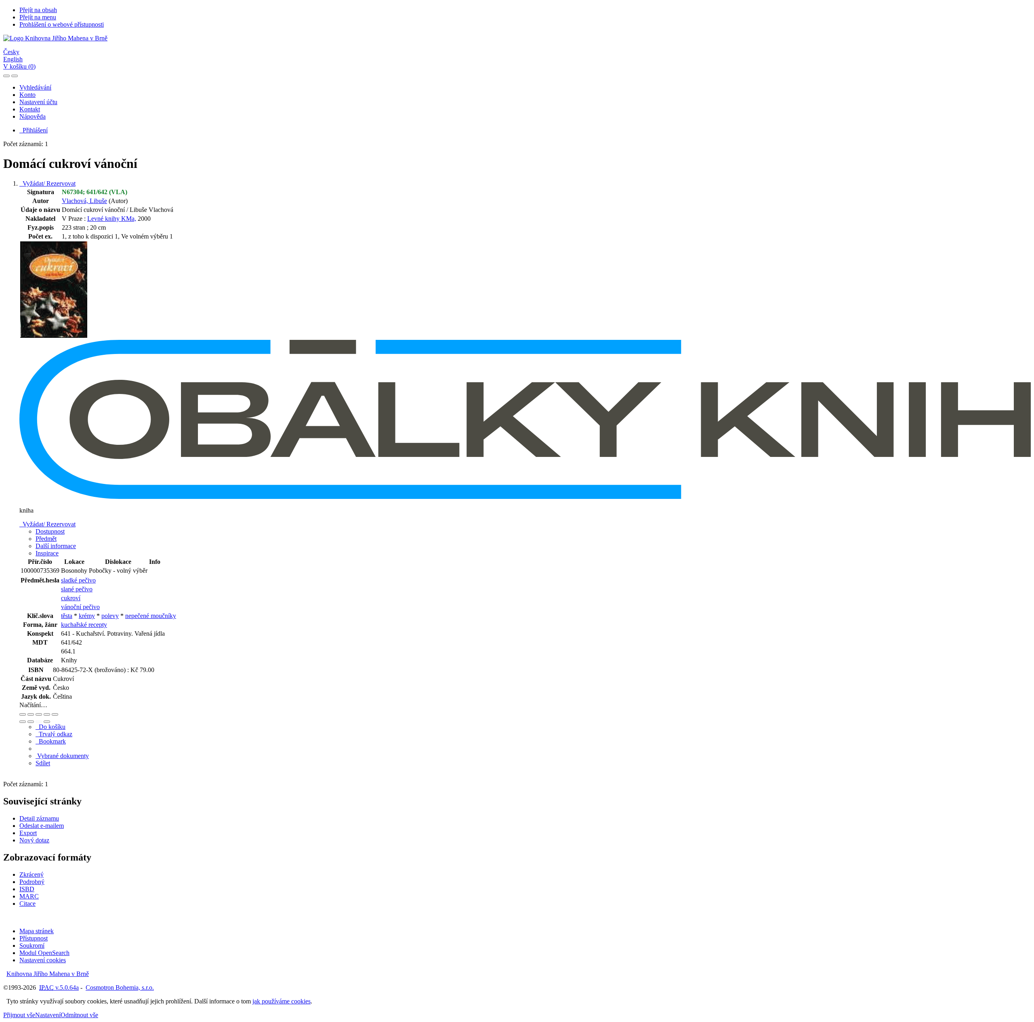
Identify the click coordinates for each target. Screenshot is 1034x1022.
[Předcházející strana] (39, 721)
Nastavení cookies (42, 960)
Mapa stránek (36, 931)
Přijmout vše (19, 1015)
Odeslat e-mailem (41, 825)
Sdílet (43, 763)
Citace (27, 903)
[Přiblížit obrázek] (22, 714)
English (13, 59)
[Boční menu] (6, 76)
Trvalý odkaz (54, 734)
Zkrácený (31, 874)
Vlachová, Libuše (84, 200)
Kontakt (29, 109)
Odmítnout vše (79, 1015)
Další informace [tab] (56, 545)
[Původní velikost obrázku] (39, 714)
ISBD (26, 889)
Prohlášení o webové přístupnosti (61, 24)
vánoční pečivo (80, 606)
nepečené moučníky (150, 615)
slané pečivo (76, 589)
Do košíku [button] (50, 726)
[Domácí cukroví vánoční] (53, 336)
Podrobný (31, 881)
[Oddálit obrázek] (30, 714)
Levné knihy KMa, (111, 218)
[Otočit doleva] (22, 721)
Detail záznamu (39, 818)
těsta (66, 615)
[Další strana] (47, 721)
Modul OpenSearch (44, 952)
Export (28, 832)
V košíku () (19, 66)
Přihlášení (33, 130)
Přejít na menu (37, 17)
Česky (11, 51)
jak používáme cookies (281, 1001)
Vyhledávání (35, 87)
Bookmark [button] (51, 741)
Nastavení (48, 1015)
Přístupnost (33, 938)
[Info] (55, 714)
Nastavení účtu (38, 101)
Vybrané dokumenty (62, 755)
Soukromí (31, 945)
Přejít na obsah (38, 9)
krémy (87, 615)
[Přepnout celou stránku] (47, 714)
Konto (27, 94)
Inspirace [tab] (47, 553)
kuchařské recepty (84, 624)
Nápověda (32, 116)
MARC (29, 896)
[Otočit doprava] (30, 721)
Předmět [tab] (46, 538)
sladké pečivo (78, 580)
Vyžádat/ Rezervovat (47, 183)
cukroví (70, 598)
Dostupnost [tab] (50, 531)
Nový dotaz (34, 840)
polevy (110, 615)
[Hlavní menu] (14, 76)
